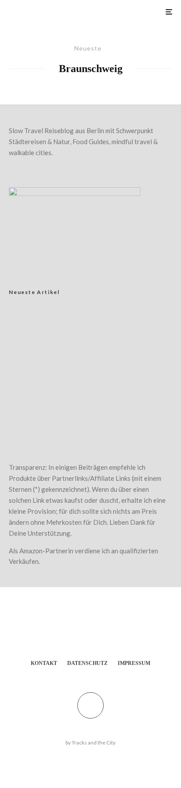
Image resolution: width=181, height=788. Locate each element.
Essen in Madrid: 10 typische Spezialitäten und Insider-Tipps (106, 416)
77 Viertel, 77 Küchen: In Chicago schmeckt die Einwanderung (95, 387)
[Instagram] (99, 632)
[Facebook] (81, 632)
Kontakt (44, 663)
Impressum (134, 663)
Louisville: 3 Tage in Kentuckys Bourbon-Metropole (105, 358)
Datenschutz (87, 663)
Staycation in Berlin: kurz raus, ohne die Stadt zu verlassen (104, 323)
